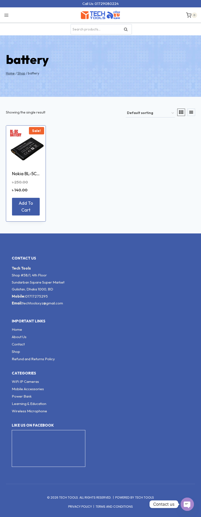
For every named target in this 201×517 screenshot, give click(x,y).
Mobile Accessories (28, 389)
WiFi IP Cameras (25, 381)
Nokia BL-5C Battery (32, 173)
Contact (18, 344)
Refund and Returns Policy (33, 359)
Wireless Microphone (29, 411)
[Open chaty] (187, 504)
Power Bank (22, 396)
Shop (16, 351)
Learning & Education (29, 403)
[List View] (191, 112)
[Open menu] (8, 15)
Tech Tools (144, 497)
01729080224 (107, 3)
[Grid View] (181, 112)
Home (17, 329)
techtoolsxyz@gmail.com (42, 303)
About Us (19, 336)
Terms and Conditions (114, 506)
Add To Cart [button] (26, 206)
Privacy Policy (80, 506)
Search (127, 29)
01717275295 (36, 296)
